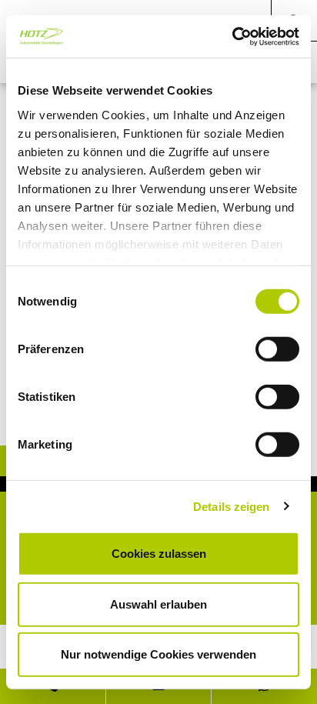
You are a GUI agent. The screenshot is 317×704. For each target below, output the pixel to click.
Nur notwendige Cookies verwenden (158, 654)
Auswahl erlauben (158, 603)
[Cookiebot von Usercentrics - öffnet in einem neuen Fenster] (232, 36)
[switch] (277, 349)
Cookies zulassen (159, 553)
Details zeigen (231, 505)
